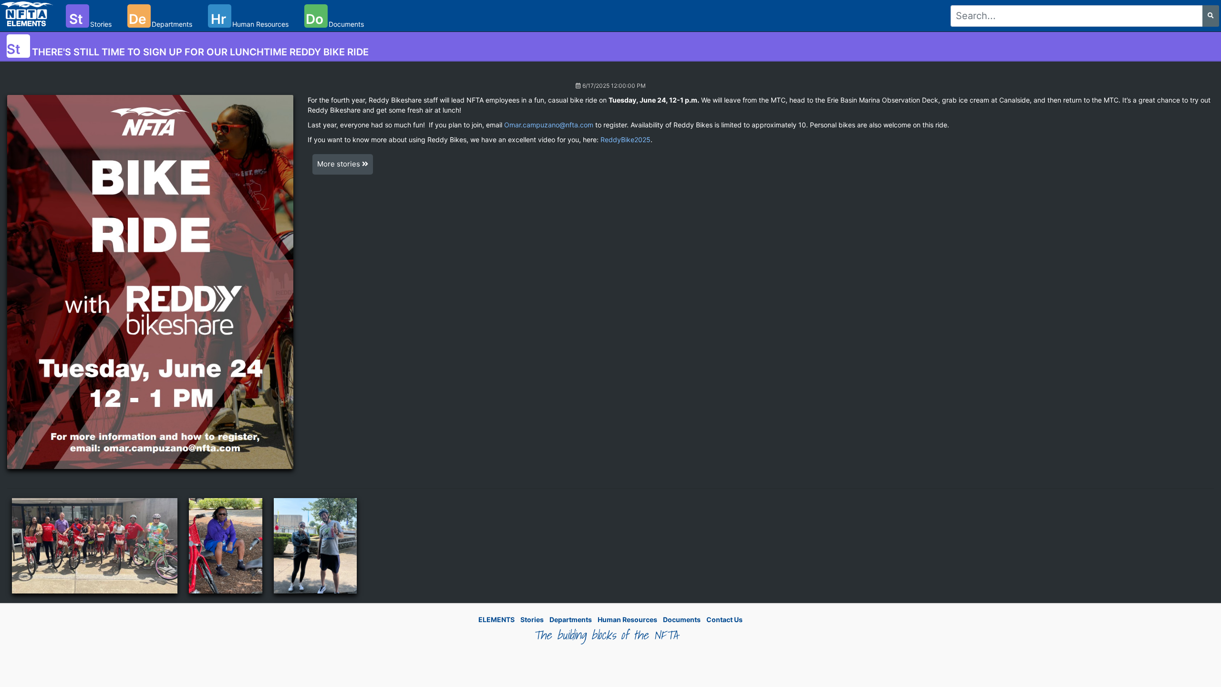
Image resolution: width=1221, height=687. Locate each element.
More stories (339, 163)
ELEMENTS (496, 619)
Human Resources (627, 619)
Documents (682, 619)
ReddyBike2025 (625, 139)
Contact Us (724, 619)
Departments (570, 619)
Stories (532, 619)
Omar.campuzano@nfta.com (548, 125)
